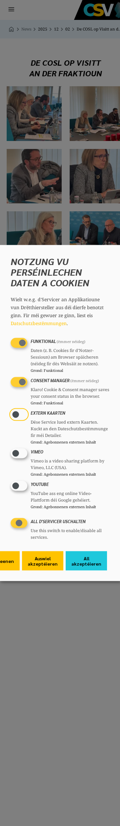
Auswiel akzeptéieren (43, 560)
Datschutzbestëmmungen (39, 323)
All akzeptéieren (86, 560)
